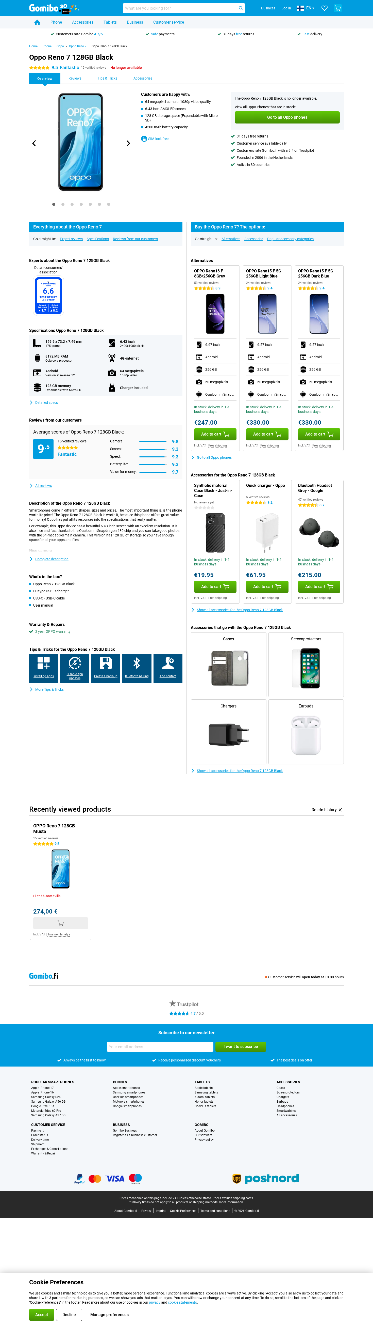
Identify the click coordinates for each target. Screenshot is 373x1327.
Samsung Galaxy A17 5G (48, 1115)
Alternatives (231, 239)
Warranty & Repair (43, 1153)
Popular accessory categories (290, 239)
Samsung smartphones (129, 1092)
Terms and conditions (215, 1211)
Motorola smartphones (128, 1101)
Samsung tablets (206, 1092)
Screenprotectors (288, 1092)
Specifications (98, 239)
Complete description (52, 559)
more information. (231, 1202)
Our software (203, 1135)
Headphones (285, 1106)
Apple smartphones (126, 1088)
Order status (39, 1135)
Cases (281, 1088)
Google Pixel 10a (42, 1106)
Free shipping (217, 445)
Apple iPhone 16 (42, 1092)
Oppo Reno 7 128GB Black (109, 46)
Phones (120, 1082)
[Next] (128, 143)
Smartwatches (286, 1111)
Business (135, 22)
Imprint (161, 1211)
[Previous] (34, 143)
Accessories (82, 22)
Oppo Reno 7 (78, 46)
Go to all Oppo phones (214, 457)
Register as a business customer (135, 1135)
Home (33, 46)
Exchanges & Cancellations (49, 1149)
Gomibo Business (125, 1130)
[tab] (53, 204)
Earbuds (282, 1101)
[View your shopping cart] (338, 8)
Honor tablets (204, 1101)
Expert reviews (71, 239)
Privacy (146, 1211)
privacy (154, 1302)
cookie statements (182, 1302)
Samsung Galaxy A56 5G (48, 1101)
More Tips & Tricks (49, 689)
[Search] (241, 8)
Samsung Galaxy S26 (46, 1097)
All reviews (43, 486)
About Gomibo (205, 1130)
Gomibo (202, 1125)
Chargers (283, 1097)
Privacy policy (204, 1139)
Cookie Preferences (183, 1211)
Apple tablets (204, 1088)
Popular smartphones (52, 1082)
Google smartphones (127, 1106)
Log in (286, 8)
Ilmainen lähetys (58, 934)
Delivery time (40, 1139)
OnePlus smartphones (128, 1097)
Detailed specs (46, 402)
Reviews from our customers (135, 239)
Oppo (60, 46)
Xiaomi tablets (205, 1097)
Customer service (168, 22)
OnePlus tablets (205, 1106)
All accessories (287, 1115)
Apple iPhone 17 (42, 1088)
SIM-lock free (158, 139)
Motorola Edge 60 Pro (46, 1111)
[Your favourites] (324, 8)
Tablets (110, 22)
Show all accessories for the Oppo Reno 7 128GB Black (240, 610)
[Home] (37, 22)
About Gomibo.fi (125, 1211)
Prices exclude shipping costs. (233, 1198)
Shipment (37, 1144)
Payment (37, 1130)
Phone (56, 22)
